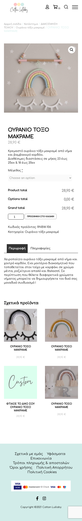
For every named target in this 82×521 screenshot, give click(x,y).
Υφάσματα (56, 454)
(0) (59, 8)
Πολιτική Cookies (42, 472)
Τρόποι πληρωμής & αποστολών (41, 463)
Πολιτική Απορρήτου (54, 467)
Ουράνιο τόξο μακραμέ (30, 27)
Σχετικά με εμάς (29, 454)
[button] (71, 49)
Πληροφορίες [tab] (40, 248)
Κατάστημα (31, 24)
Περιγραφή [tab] (17, 248)
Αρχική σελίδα (12, 24)
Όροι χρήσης (21, 467)
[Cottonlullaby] (19, 8)
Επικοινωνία (41, 458)
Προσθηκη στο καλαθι (40, 216)
